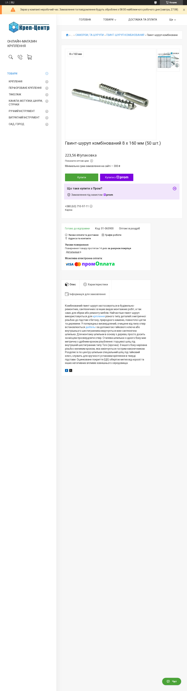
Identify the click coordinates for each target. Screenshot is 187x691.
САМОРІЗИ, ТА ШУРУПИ (89, 35)
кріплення (99, 316)
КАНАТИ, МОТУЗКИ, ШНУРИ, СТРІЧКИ (26, 102)
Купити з (110, 177)
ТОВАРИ (12, 73)
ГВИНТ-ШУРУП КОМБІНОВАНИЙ (125, 35)
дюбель (90, 327)
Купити (81, 177)
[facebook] (66, 371)
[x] (70, 371)
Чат (174, 681)
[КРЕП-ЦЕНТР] (28, 27)
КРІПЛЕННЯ (15, 81)
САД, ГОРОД (16, 124)
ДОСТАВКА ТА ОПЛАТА (142, 19)
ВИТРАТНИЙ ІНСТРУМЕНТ (24, 117)
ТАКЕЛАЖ (15, 94)
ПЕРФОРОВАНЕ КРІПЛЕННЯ (25, 87)
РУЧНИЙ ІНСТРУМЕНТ (22, 111)
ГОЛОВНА (85, 19)
